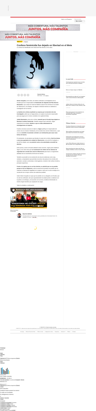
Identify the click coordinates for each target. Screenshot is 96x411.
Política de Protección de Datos (30, 331)
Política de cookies (40, 331)
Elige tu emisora (79, 21)
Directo (18, 358)
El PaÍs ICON (50, 339)
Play (1, 355)
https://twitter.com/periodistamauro (46, 94)
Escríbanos (74, 331)
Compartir (17, 379)
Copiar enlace (3, 408)
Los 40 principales (38, 335)
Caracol (71, 335)
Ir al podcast (12, 379)
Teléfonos (68, 331)
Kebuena (71, 337)
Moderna (39, 339)
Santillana (44, 335)
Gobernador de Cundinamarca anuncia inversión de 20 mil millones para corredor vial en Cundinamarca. (75, 138)
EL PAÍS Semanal (60, 337)
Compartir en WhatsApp (5, 406)
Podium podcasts (44, 339)
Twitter (21, 95)
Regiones (26, 41)
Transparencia (57, 331)
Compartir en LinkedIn (5, 405)
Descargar (2, 409)
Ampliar (57, 54)
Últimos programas (11, 358)
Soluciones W (63, 331)
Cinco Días (50, 337)
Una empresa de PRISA (21, 336)
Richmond (32, 339)
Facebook (18, 95)
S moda (56, 339)
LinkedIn (25, 95)
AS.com (62, 335)
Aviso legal (22, 331)
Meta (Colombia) (14, 210)
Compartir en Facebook (5, 402)
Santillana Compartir (51, 335)
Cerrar (1, 386)
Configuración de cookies (49, 331)
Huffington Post (34, 337)
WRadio (48, 20)
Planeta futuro (65, 337)
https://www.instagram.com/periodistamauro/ (47, 94)
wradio (45, 337)
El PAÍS (33, 335)
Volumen (2, 354)
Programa (69, 19)
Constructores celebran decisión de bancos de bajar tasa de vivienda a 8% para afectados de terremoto (76, 155)
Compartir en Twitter (5, 403)
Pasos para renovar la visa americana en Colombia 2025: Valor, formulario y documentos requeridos (75, 113)
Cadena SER (58, 335)
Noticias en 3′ (3, 358)
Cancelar (7, 398)
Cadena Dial (55, 337)
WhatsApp (28, 95)
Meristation (68, 339)
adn (67, 335)
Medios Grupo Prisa (21, 339)
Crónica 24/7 (3, 374)
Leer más (34, 217)
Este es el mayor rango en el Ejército (74, 89)
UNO (41, 337)
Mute (1, 353)
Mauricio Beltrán (41, 94)
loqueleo (62, 339)
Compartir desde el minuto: (7, 410)
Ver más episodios (4, 379)
